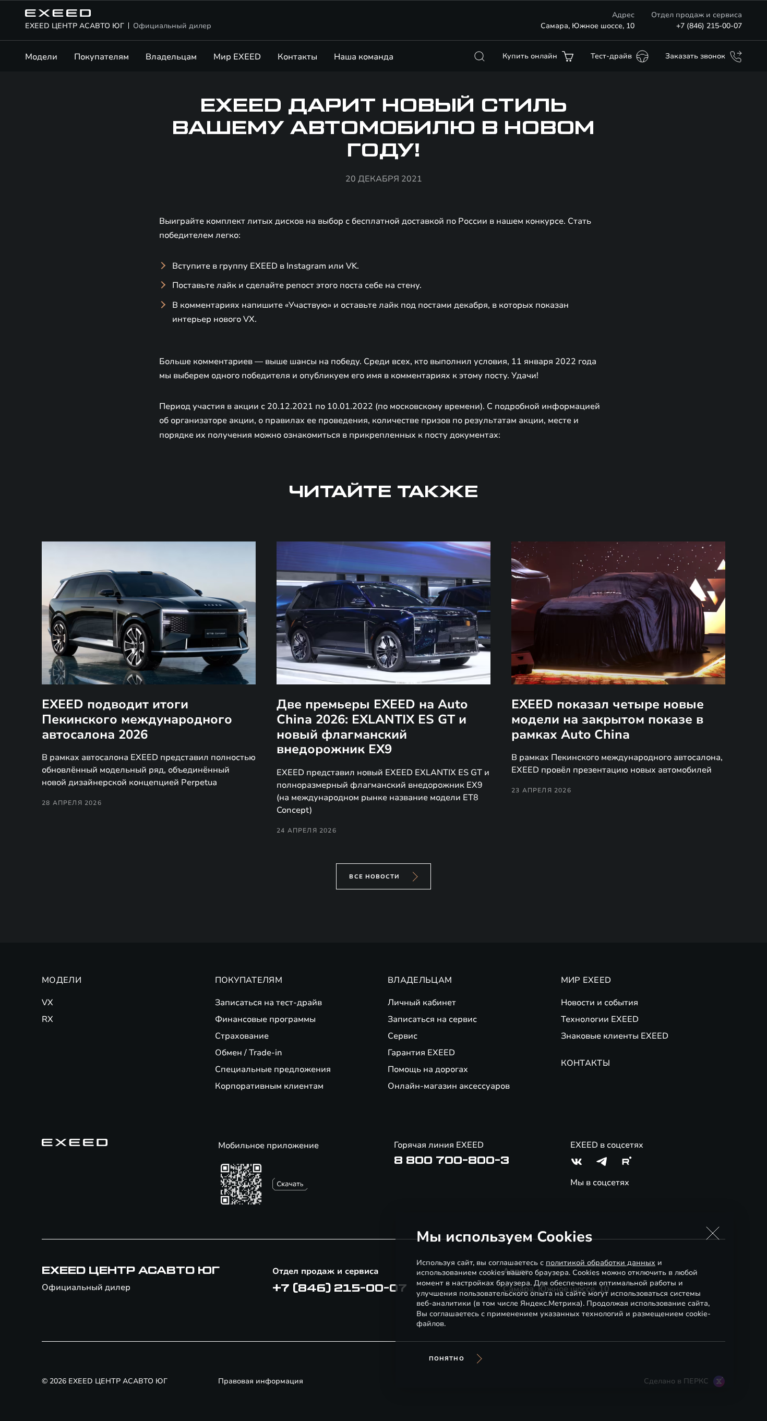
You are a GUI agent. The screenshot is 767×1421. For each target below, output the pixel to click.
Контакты (297, 57)
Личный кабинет (422, 1002)
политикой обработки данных (600, 1263)
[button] (712, 1233)
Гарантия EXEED (421, 1053)
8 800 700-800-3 (451, 1160)
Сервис (402, 1036)
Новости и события (599, 1002)
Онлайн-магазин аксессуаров (449, 1086)
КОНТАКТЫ (585, 1063)
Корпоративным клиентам (269, 1086)
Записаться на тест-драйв (268, 1002)
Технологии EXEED (600, 1019)
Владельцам (171, 57)
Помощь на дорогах (428, 1069)
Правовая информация (260, 1381)
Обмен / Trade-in (248, 1053)
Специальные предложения (273, 1069)
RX (47, 1019)
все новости (374, 877)
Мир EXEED (237, 57)
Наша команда (363, 57)
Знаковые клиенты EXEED (614, 1036)
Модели (41, 57)
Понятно (446, 1359)
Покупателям (101, 57)
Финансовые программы (265, 1019)
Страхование (242, 1036)
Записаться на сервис (432, 1019)
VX (47, 1002)
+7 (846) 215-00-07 (709, 26)
